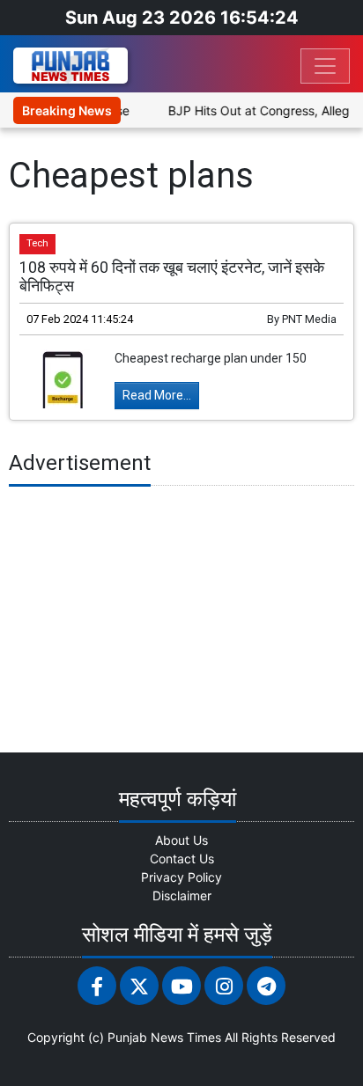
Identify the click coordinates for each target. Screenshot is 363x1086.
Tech (37, 243)
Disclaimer (181, 895)
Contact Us (182, 858)
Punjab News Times (164, 1037)
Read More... (156, 395)
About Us (181, 840)
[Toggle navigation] (325, 66)
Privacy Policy (181, 877)
